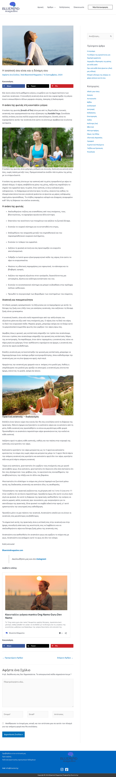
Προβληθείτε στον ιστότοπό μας (14, 753)
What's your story (93, 91)
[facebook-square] (67, 769)
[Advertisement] (43, 20)
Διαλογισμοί (91, 106)
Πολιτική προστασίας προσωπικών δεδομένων (19, 760)
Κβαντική (90, 127)
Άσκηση (90, 95)
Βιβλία (89, 102)
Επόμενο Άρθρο (65, 658)
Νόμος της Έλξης (93, 134)
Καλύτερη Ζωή (92, 123)
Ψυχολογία (91, 152)
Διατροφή (90, 109)
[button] (100, 7)
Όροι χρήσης (6, 757)
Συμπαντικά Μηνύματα (95, 145)
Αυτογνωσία (91, 99)
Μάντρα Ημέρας (93, 130)
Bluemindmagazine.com (12, 550)
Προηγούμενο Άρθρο (12, 658)
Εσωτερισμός (92, 116)
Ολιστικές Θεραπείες (94, 138)
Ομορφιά (90, 141)
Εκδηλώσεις (91, 113)
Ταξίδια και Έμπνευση (95, 148)
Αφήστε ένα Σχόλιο (10, 75)
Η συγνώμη (91, 51)
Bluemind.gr (74, 775)
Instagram (41, 559)
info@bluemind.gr (12, 768)
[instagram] (62, 769)
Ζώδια (89, 120)
